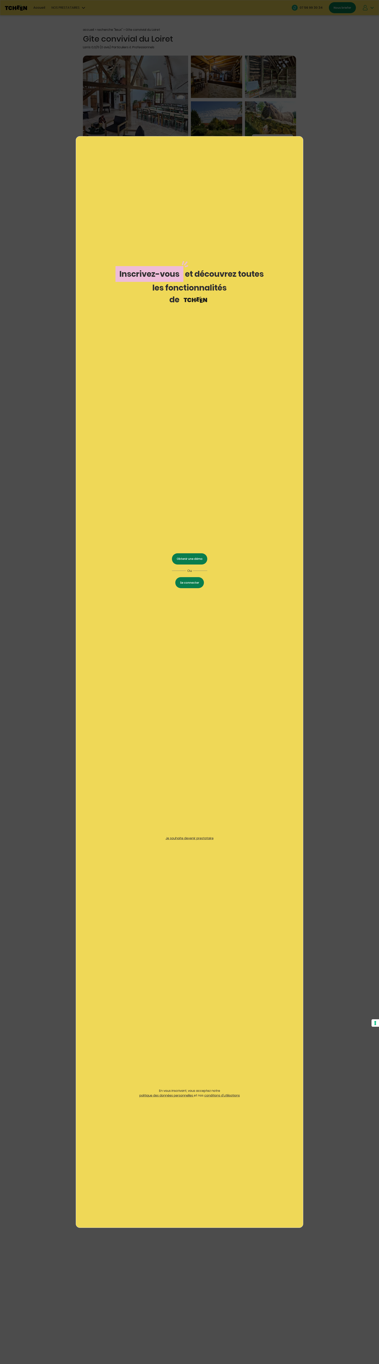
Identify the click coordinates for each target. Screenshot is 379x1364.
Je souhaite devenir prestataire (190, 838)
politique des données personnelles (166, 1095)
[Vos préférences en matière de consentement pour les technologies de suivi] (375, 1023)
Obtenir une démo (190, 559)
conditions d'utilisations (222, 1095)
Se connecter (189, 583)
